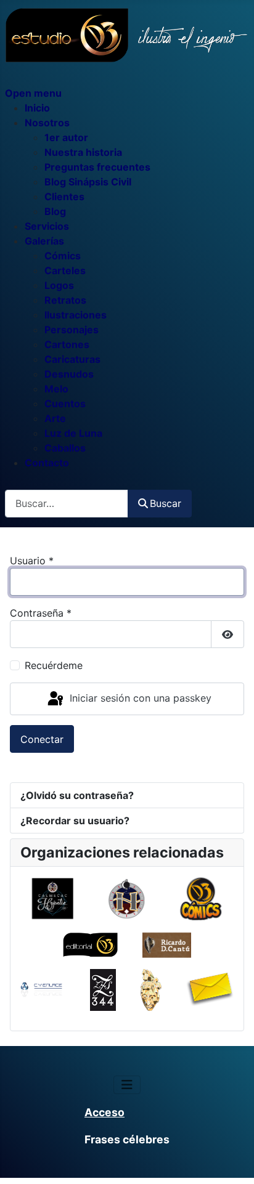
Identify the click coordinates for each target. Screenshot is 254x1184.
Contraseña (41, 613)
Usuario (32, 560)
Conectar (41, 739)
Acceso (104, 1112)
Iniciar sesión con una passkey (139, 698)
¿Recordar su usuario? (74, 820)
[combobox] (66, 503)
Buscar (165, 503)
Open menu (33, 93)
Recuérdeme (54, 665)
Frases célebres (127, 1139)
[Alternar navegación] (127, 1085)
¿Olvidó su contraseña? (77, 795)
